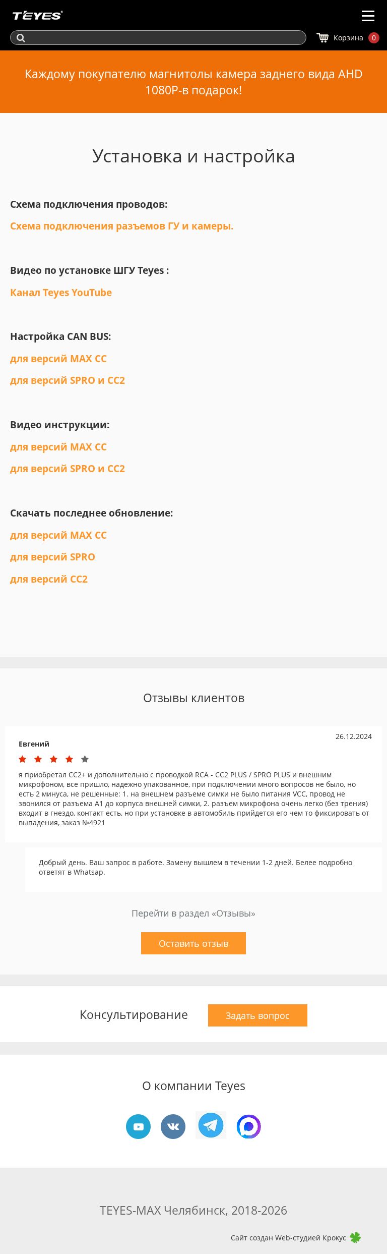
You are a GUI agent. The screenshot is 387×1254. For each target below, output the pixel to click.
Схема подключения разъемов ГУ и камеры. (121, 225)
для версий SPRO (52, 556)
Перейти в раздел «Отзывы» (193, 913)
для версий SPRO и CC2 (67, 380)
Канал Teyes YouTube (61, 292)
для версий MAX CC (59, 358)
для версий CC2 (49, 579)
